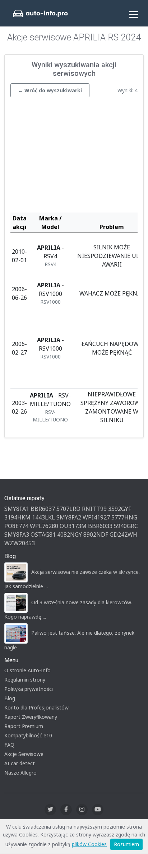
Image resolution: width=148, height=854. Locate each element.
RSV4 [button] (50, 264)
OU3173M (73, 526)
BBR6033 (100, 526)
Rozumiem (126, 844)
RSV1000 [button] (50, 301)
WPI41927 (96, 517)
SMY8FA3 (16, 534)
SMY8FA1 (16, 509)
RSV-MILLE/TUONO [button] (50, 416)
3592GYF (119, 509)
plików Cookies (89, 844)
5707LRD (68, 509)
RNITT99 (94, 509)
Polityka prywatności (28, 688)
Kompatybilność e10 (28, 735)
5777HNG (124, 517)
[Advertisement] (74, 157)
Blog (9, 698)
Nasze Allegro (20, 772)
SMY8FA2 (68, 517)
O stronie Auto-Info (27, 670)
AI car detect (19, 763)
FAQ (9, 744)
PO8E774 (16, 526)
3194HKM (17, 517)
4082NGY (69, 534)
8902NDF (95, 534)
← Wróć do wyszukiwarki (50, 90)
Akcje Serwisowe (23, 754)
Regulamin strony (24, 679)
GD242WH (123, 534)
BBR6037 (43, 509)
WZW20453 (19, 543)
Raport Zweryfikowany (30, 716)
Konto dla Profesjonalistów (36, 707)
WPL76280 (44, 526)
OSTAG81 (43, 534)
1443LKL (43, 517)
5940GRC (126, 526)
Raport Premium (23, 726)
